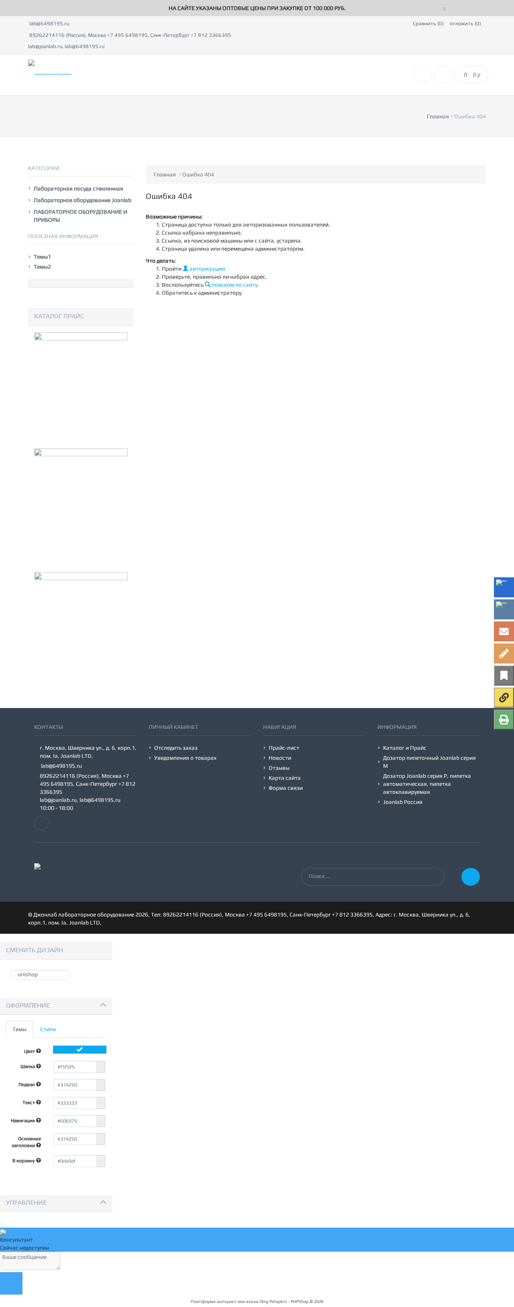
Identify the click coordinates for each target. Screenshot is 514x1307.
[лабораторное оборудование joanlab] (81, 387)
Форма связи (286, 788)
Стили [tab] (48, 1029)
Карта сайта (285, 778)
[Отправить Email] (504, 631)
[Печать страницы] (504, 720)
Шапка (28, 1066)
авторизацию (206, 268)
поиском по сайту (233, 284)
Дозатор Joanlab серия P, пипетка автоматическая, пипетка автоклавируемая (427, 784)
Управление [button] (26, 1202)
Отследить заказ (176, 748)
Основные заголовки (26, 1142)
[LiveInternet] (504, 653)
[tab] (56, 1006)
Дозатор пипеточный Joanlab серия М (429, 762)
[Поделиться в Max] (504, 587)
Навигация (23, 1120)
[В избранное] (504, 676)
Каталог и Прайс (404, 748)
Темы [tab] (19, 1029)
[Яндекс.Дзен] (504, 698)
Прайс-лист (284, 748)
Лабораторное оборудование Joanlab (82, 200)
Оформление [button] (28, 1005)
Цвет (30, 1051)
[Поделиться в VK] (504, 609)
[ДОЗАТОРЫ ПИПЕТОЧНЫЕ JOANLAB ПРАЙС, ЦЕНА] (81, 627)
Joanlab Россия (402, 802)
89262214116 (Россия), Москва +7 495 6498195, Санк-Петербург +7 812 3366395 (129, 35)
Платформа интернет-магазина (224, 1301)
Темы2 (42, 266)
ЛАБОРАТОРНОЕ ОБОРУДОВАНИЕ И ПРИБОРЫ (80, 215)
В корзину (24, 1160)
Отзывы (279, 768)
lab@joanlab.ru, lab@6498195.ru (66, 46)
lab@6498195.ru (48, 23)
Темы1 (42, 256)
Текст (29, 1102)
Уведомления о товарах (185, 758)
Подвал (27, 1084)
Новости (280, 758)
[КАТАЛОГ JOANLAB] (81, 503)
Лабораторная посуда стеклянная (78, 188)
